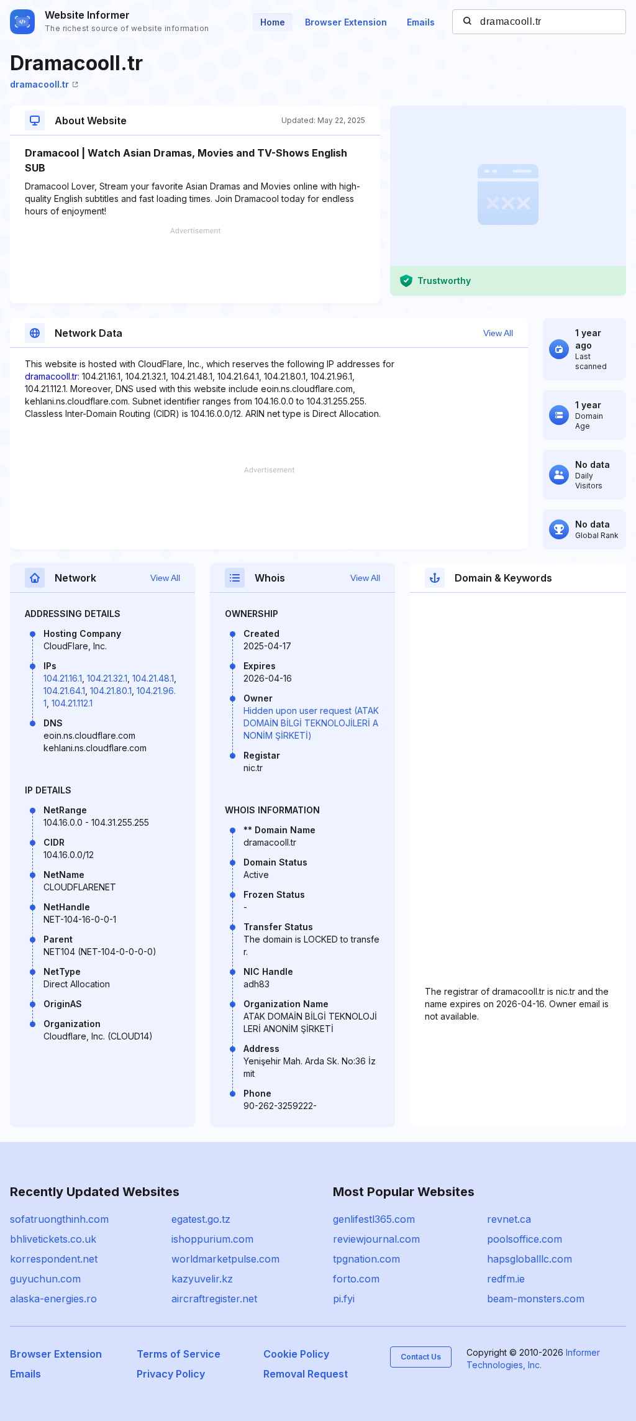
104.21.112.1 (72, 703)
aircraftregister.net (214, 1298)
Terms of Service (178, 1354)
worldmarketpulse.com (225, 1259)
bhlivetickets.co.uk (53, 1239)
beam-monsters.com (535, 1298)
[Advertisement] (195, 265)
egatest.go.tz (200, 1219)
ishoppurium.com (212, 1239)
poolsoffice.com (524, 1239)
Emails (421, 22)
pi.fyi (344, 1298)
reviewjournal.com (376, 1239)
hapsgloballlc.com (529, 1259)
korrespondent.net (54, 1259)
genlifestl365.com (374, 1219)
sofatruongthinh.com (59, 1219)
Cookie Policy (296, 1354)
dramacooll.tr (39, 84)
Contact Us (421, 1356)
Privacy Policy (171, 1374)
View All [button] (498, 333)
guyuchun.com (45, 1279)
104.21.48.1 (153, 678)
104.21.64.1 (64, 690)
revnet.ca (509, 1219)
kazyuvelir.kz (202, 1279)
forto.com (356, 1279)
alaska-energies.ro (53, 1298)
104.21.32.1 (107, 678)
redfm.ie (506, 1279)
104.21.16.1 (62, 678)
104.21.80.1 (111, 690)
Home (272, 22)
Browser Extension (346, 22)
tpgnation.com (366, 1259)
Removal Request (305, 1374)
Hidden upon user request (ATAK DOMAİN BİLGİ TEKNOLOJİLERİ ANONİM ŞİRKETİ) (311, 723)
